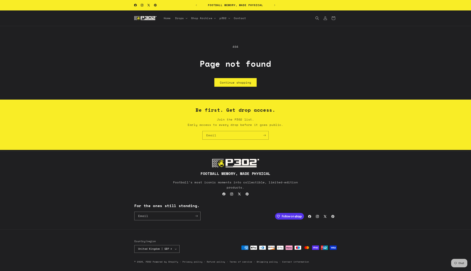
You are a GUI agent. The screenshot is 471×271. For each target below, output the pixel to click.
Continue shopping (235, 82)
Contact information (295, 261)
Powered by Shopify (165, 261)
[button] (181, 18)
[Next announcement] (275, 5)
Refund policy (216, 261)
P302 (148, 261)
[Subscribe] (264, 135)
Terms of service (241, 261)
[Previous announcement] (196, 5)
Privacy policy (192, 261)
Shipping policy (267, 261)
